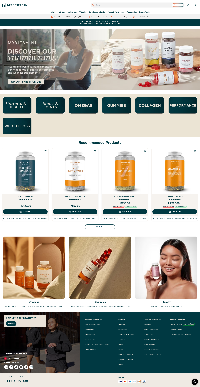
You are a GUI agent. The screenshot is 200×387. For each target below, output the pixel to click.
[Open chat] (31, 367)
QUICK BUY (27, 212)
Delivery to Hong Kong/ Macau (97, 344)
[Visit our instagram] (6, 367)
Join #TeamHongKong (152, 354)
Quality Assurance (151, 329)
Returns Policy (90, 339)
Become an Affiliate (151, 349)
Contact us (89, 329)
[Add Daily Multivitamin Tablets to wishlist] (145, 151)
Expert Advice (145, 12)
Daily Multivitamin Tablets (124, 196)
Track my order (90, 349)
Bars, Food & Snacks (126, 354)
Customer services (92, 324)
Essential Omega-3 (25, 196)
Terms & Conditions (151, 339)
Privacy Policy (149, 334)
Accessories (132, 12)
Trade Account (149, 344)
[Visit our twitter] (26, 367)
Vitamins (82, 12)
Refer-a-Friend (182, 324)
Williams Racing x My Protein (181, 334)
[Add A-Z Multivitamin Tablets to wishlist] (95, 151)
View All (100, 227)
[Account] (188, 5)
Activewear (72, 12)
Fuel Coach (179, 5)
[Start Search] (93, 5)
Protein (52, 12)
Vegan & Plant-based (116, 12)
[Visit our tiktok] (16, 367)
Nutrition (61, 12)
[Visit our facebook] (11, 367)
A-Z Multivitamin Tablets (75, 196)
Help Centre (90, 334)
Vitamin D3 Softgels (174, 196)
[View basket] (195, 5)
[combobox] (137, 5)
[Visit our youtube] (21, 367)
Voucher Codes (176, 329)
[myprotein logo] (14, 5)
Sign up (11, 323)
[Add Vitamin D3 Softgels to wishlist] (195, 151)
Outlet (120, 344)
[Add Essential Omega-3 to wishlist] (45, 151)
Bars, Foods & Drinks (97, 12)
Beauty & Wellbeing (125, 359)
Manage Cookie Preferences (16, 353)
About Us (147, 324)
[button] (195, 382)
